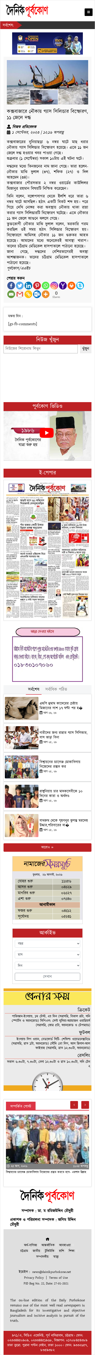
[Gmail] (20, 294)
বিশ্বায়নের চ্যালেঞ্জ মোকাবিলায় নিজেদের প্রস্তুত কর (60, 764)
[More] (45, 294)
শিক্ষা (71, 1251)
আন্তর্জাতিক (48, 1245)
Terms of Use (58, 1277)
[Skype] (80, 285)
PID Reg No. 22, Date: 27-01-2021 (46, 1283)
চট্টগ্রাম (24, 1251)
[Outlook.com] (37, 294)
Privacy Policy (34, 1277)
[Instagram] (54, 285)
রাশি (61, 1251)
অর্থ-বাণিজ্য (30, 1245)
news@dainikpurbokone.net (51, 1272)
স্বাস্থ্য (56, 1257)
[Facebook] (11, 285)
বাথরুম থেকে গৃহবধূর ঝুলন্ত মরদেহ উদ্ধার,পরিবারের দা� (64, 823)
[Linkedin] (28, 285)
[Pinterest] (37, 285)
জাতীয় (36, 1251)
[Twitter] (20, 285)
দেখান (47, 976)
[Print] (71, 285)
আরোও (46, 847)
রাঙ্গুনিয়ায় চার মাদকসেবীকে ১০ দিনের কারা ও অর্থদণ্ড (61, 793)
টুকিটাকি (49, 1251)
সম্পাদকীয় (42, 1257)
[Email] (11, 294)
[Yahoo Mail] (63, 285)
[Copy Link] (28, 294)
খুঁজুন (85, 349)
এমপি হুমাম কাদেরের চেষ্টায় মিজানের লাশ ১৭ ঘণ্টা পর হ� (61, 706)
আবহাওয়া (65, 1245)
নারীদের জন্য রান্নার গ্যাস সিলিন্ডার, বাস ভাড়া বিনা (63, 735)
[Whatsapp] (45, 285)
